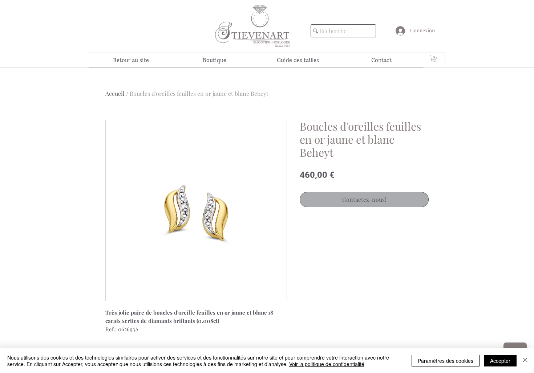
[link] (434, 59)
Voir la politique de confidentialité (326, 364)
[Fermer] (525, 360)
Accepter (500, 360)
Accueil (115, 93)
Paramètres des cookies (445, 360)
